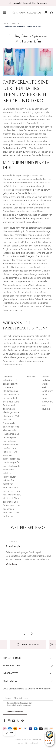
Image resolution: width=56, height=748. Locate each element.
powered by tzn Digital (28, 743)
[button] (4, 12)
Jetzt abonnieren (15, 712)
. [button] (22, 633)
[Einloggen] (46, 12)
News (14, 23)
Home (5, 23)
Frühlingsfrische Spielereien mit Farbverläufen (22, 26)
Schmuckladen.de (34, 739)
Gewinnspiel (13, 546)
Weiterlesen (11, 564)
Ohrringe (31, 376)
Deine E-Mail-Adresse (16, 698)
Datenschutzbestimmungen (18, 705)
